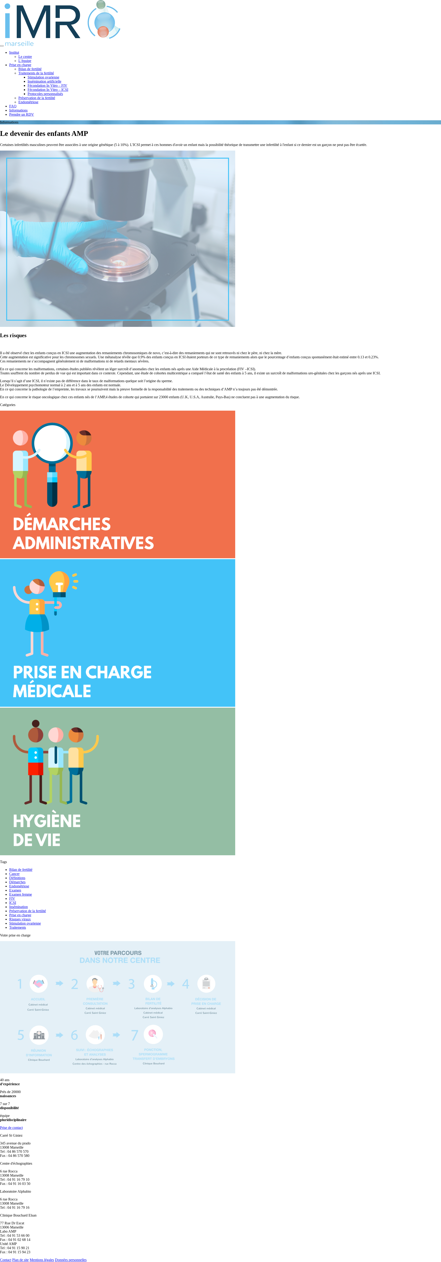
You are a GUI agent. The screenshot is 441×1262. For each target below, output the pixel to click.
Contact (5, 1260)
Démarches (17, 882)
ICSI (12, 903)
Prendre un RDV (21, 114)
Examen (15, 890)
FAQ (13, 106)
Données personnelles (71, 1260)
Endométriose (28, 102)
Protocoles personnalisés (45, 94)
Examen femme (20, 894)
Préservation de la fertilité (36, 98)
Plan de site (20, 1260)
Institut (14, 52)
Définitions (17, 878)
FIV (12, 898)
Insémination (18, 907)
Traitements (17, 927)
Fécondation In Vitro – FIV (47, 85)
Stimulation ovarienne (43, 77)
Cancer (14, 874)
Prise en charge (20, 65)
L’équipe (24, 61)
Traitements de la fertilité (36, 73)
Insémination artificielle (44, 81)
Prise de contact (11, 1128)
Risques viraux (20, 919)
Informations (18, 110)
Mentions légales (42, 1260)
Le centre (25, 57)
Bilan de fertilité (30, 69)
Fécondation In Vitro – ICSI (48, 90)
